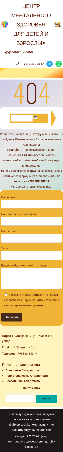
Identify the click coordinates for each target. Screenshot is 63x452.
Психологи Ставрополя (22, 370)
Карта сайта (31, 388)
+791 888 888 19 (26, 353)
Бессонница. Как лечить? (23, 381)
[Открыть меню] (10, 73)
